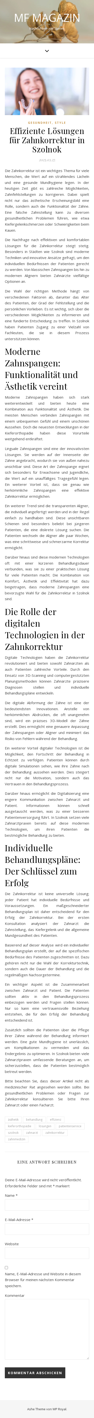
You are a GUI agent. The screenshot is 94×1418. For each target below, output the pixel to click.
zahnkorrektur (55, 1133)
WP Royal (59, 1409)
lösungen (45, 1126)
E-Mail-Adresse (19, 1219)
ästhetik (13, 1120)
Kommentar (15, 1295)
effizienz (55, 1120)
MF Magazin (47, 17)
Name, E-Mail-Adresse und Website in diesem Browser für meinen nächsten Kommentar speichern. (43, 1279)
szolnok (13, 1133)
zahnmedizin (16, 1139)
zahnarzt (32, 1133)
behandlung (34, 1120)
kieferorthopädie (19, 1126)
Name (11, 1195)
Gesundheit (40, 123)
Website (12, 1243)
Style (60, 123)
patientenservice (70, 1126)
